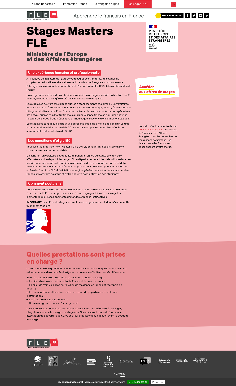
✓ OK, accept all (138, 382)
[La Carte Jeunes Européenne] (53, 361)
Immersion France (75, 4)
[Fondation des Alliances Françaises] (71, 361)
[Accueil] (42, 15)
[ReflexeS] (200, 361)
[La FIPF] (37, 361)
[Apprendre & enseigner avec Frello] (145, 361)
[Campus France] (182, 361)
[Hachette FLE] (126, 361)
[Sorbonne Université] (108, 361)
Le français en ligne (106, 4)
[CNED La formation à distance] (91, 361)
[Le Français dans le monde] (164, 361)
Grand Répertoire (43, 4)
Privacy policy (173, 382)
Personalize (157, 382)
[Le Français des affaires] (119, 374)
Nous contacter (171, 15)
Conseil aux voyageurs (151, 129)
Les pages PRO (138, 4)
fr (173, 4)
